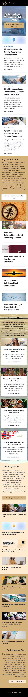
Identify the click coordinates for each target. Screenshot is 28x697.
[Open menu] (24, 3)
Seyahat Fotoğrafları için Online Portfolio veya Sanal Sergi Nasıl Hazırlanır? (12, 624)
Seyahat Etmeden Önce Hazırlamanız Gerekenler (14, 259)
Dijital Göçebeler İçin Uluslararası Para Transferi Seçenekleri (13, 133)
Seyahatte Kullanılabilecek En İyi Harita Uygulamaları (13, 235)
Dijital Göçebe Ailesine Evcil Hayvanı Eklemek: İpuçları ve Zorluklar (14, 91)
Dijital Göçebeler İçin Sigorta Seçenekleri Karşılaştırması (13, 52)
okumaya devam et (14, 361)
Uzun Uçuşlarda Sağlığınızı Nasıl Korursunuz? (11, 283)
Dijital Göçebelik (8, 46)
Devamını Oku (8, 69)
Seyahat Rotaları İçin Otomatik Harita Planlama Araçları (13, 307)
